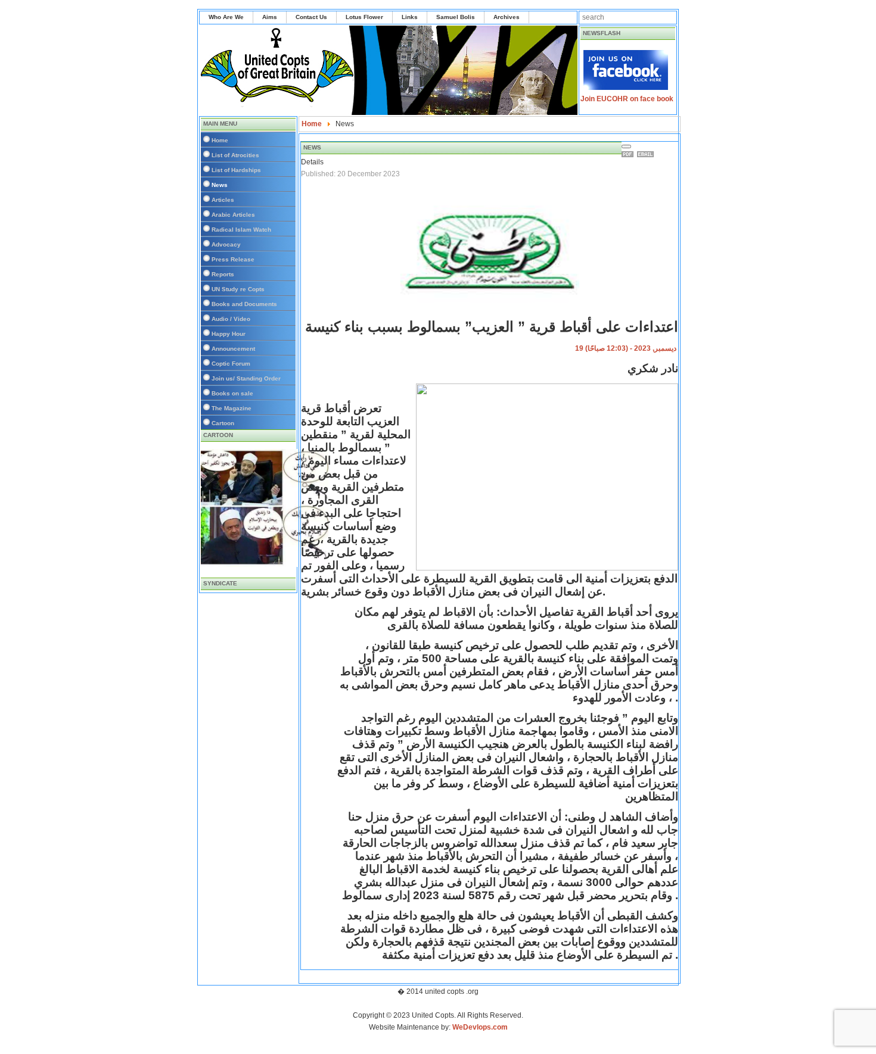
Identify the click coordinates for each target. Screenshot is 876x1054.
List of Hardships (236, 170)
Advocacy (226, 244)
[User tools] (626, 146)
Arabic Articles (233, 214)
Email (647, 154)
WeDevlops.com (480, 1027)
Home (220, 140)
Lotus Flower (364, 17)
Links (410, 17)
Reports (223, 274)
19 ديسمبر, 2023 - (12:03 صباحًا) (625, 348)
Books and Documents (244, 304)
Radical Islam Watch (241, 229)
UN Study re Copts (238, 289)
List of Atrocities (235, 155)
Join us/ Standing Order (246, 378)
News (220, 185)
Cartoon (223, 423)
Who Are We (226, 17)
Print (629, 154)
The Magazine (231, 408)
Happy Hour (229, 333)
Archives (506, 17)
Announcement (233, 348)
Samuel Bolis (455, 17)
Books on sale (232, 393)
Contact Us (311, 17)
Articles (223, 200)
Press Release (233, 259)
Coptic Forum (231, 363)
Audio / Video (231, 319)
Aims (269, 17)
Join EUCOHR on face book (626, 99)
